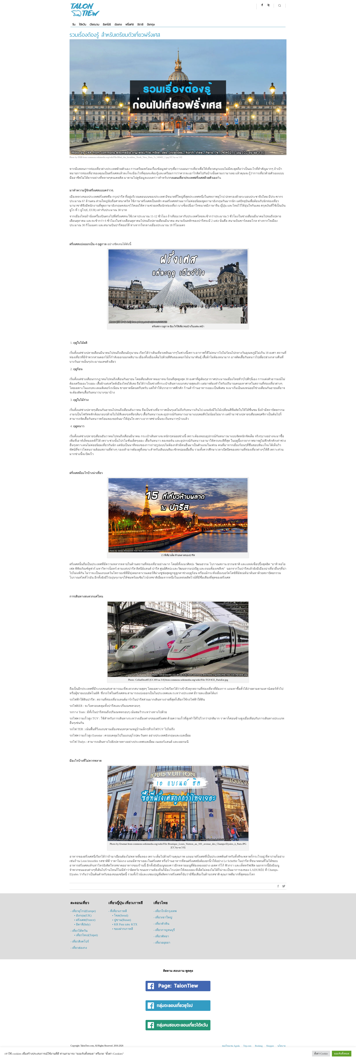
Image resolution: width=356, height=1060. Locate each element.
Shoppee (270, 1046)
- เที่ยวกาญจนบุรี (164, 930)
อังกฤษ (151, 24)
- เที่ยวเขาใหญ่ (163, 917)
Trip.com (247, 1046)
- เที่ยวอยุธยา (162, 942)
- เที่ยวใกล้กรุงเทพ (165, 911)
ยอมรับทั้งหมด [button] (341, 1053)
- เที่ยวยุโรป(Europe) (83, 911)
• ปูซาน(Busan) (121, 919)
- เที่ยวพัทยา (161, 936)
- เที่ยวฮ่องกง (78, 947)
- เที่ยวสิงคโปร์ (79, 941)
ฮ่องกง (118, 24)
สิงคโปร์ (107, 24)
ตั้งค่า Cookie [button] (321, 1053)
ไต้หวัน (82, 24)
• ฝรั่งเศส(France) (84, 919)
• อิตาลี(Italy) (82, 924)
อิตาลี (140, 24)
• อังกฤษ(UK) (82, 915)
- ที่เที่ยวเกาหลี (117, 911)
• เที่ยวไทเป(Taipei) (86, 935)
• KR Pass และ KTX (124, 924)
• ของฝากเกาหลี (122, 928)
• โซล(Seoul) (120, 915)
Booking (259, 1046)
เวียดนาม (94, 24)
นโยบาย (282, 1046)
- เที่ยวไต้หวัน (79, 930)
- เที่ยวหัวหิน (161, 923)
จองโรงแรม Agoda (231, 1046)
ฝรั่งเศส (130, 24)
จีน (73, 24)
